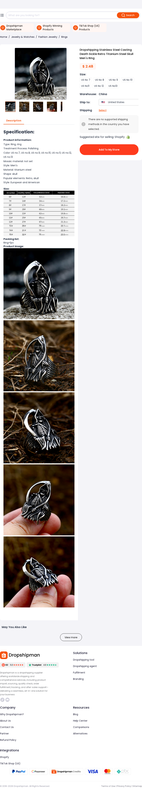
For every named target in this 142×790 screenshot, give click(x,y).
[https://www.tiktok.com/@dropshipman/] (2, 700)
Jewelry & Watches (22, 37)
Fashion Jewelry (47, 37)
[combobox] (119, 102)
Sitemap (137, 786)
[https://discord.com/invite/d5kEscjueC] (7, 700)
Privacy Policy (124, 786)
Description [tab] (13, 120)
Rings (64, 37)
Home (3, 37)
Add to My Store (109, 149)
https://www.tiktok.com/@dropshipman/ (2, 700)
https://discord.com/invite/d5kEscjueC (7, 700)
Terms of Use (108, 786)
